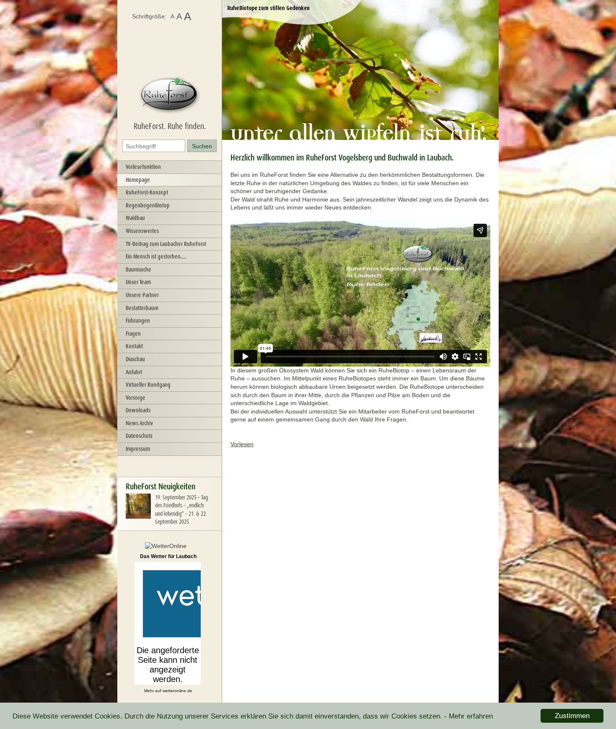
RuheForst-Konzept (147, 192)
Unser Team (138, 282)
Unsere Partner (142, 295)
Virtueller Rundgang (148, 384)
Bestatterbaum (142, 308)
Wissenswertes (142, 231)
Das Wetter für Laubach (168, 556)
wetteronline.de (177, 690)
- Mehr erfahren (468, 716)
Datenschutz (139, 435)
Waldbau (135, 218)
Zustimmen (572, 716)
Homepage (138, 180)
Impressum (138, 448)
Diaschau (135, 359)
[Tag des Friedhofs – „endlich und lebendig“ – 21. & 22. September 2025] (138, 516)
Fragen (133, 333)
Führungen (138, 320)
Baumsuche (138, 269)
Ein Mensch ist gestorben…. (156, 256)
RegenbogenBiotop (148, 205)
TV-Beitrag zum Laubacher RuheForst (166, 244)
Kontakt (134, 346)
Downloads (138, 410)
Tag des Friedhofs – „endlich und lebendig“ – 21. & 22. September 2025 (181, 510)
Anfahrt (134, 372)
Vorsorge (135, 397)
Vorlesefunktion (143, 167)
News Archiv (139, 423)
